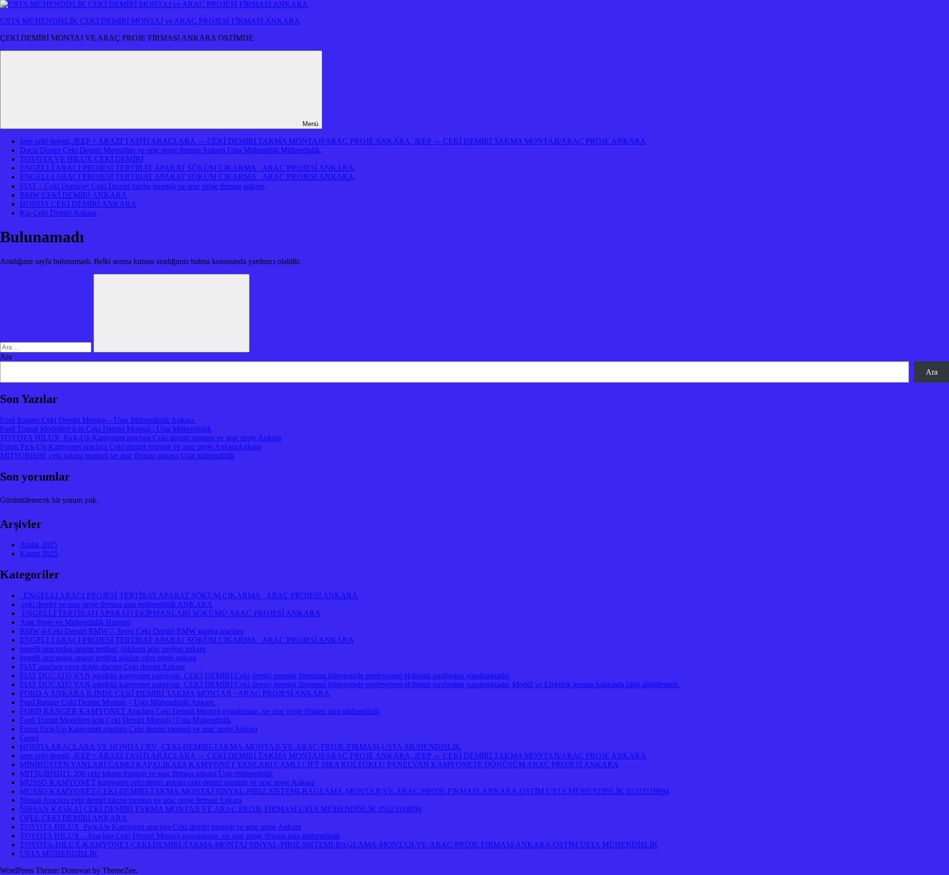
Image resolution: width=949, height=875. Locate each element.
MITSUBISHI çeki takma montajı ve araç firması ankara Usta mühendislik (117, 455)
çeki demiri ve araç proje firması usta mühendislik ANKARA (116, 604)
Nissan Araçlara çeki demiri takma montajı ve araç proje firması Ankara (131, 800)
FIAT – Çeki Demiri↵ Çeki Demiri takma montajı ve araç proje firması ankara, (143, 186)
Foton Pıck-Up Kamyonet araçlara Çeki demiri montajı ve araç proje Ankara (139, 729)
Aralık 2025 (38, 544)
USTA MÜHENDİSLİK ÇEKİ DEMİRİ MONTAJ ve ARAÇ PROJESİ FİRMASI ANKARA (150, 21)
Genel (29, 738)
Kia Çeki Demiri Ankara (58, 213)
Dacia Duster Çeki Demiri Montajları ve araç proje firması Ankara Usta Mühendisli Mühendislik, (171, 150)
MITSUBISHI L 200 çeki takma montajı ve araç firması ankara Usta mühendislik (146, 773)
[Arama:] (46, 347)
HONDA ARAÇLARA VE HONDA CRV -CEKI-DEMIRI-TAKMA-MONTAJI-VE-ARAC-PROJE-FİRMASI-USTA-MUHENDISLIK (240, 747)
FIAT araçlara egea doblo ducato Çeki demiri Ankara (102, 666)
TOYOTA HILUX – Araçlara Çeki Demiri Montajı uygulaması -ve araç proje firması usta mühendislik (180, 835)
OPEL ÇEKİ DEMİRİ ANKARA (73, 818)
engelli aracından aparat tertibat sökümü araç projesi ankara (113, 649)
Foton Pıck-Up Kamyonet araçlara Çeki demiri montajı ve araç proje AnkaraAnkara (130, 446)
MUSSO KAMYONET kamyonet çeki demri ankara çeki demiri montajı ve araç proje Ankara (167, 782)
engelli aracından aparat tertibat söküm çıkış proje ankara (108, 658)
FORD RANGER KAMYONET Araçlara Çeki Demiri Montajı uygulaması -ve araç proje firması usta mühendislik (200, 711)
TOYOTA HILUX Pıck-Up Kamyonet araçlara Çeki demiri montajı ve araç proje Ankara (140, 438)
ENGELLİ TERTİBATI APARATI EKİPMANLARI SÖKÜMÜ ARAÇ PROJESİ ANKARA (170, 613)
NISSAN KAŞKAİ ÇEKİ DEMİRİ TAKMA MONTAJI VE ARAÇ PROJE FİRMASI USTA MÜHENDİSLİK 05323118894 (221, 809)
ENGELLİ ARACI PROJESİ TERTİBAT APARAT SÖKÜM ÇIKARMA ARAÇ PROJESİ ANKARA (189, 595)
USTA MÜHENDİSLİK (59, 853)
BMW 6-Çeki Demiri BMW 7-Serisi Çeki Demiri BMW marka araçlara (132, 631)
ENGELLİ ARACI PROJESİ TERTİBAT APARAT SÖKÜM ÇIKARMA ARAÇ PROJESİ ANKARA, (188, 168)
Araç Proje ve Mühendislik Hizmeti (75, 622)
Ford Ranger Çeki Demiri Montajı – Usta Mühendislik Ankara (98, 420)
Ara (6, 356)
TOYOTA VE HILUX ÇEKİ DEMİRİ (81, 159)
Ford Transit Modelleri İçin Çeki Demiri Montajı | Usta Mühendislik (106, 429)
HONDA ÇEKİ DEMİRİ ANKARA (78, 204)
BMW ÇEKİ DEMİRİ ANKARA (73, 195)
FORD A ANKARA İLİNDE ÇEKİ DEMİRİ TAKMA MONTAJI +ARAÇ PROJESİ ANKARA (175, 693)
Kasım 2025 (39, 553)
